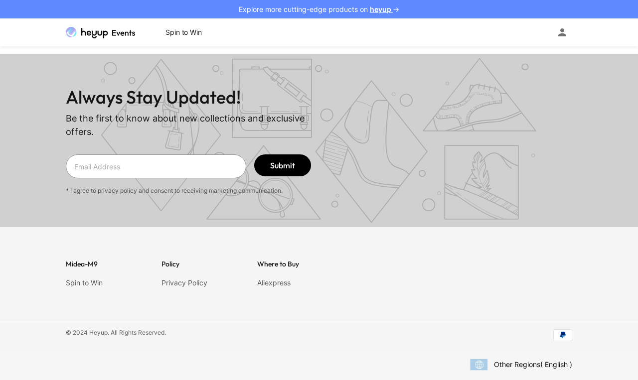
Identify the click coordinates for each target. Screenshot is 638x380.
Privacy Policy (184, 282)
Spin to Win (84, 282)
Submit (282, 165)
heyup (381, 9)
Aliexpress (274, 282)
